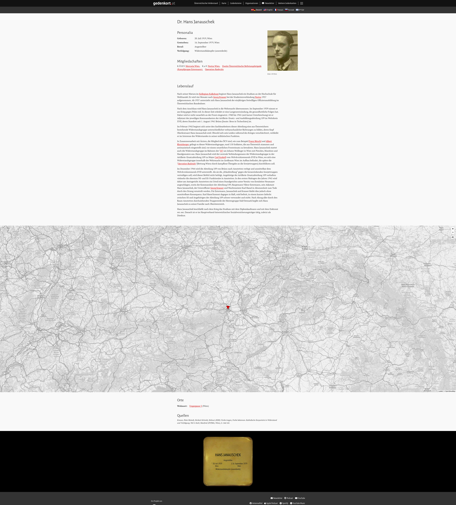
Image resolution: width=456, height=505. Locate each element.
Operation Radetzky (214, 69)
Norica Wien (214, 66)
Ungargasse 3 (195, 406)
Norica (258, 97)
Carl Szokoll (220, 157)
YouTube (301, 498)
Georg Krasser (219, 97)
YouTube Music (299, 503)
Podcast (290, 498)
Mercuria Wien (193, 66)
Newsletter (277, 498)
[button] (228, 308)
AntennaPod (257, 503)
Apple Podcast (272, 503)
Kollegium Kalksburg (208, 93)
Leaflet (440, 391)
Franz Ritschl (255, 141)
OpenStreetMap (450, 391)
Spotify (285, 503)
